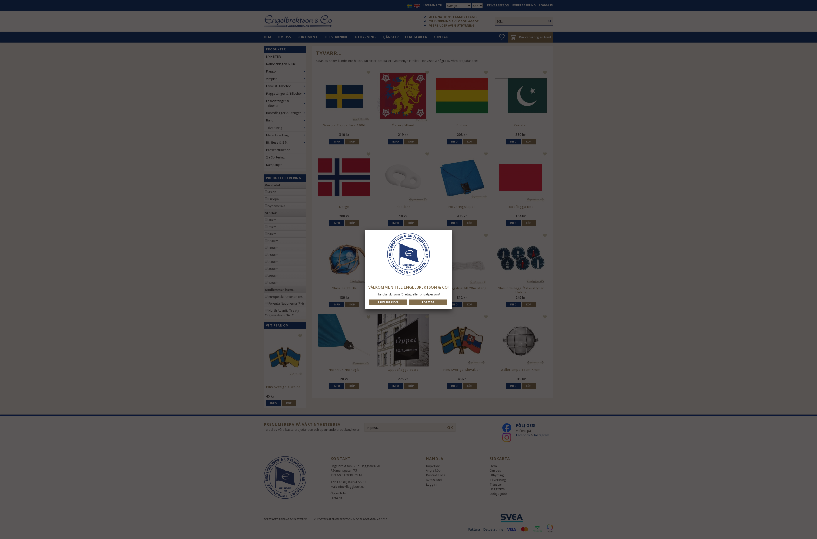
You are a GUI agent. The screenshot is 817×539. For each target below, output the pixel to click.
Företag (428, 302)
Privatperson (388, 302)
